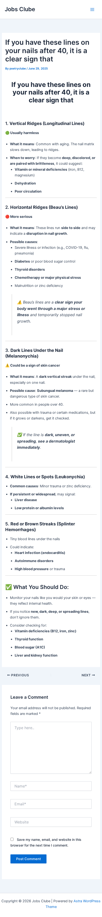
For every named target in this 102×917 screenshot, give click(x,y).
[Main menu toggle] (92, 10)
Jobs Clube (20, 9)
